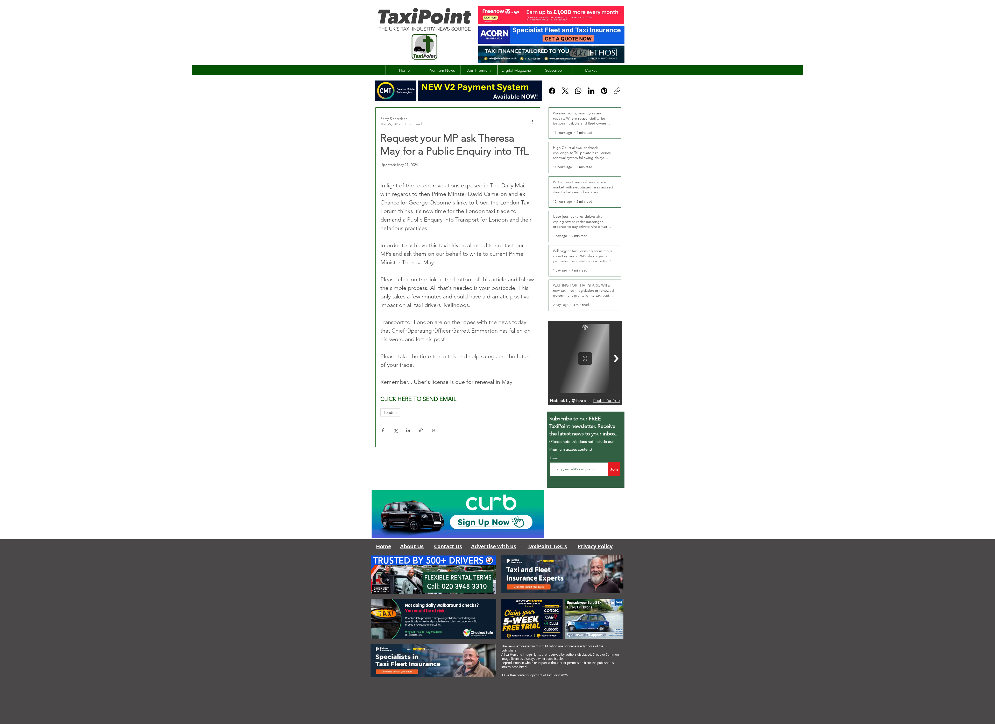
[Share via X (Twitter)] (395, 430)
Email (554, 458)
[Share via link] (420, 430)
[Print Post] (433, 430)
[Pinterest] (604, 90)
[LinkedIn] (591, 90)
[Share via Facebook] (382, 430)
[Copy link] (617, 90)
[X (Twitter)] (565, 90)
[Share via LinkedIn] (408, 430)
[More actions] (532, 121)
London (390, 412)
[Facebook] (552, 90)
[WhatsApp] (578, 90)
